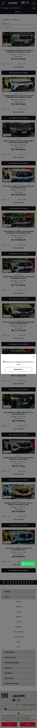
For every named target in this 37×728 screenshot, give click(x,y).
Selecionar (18, 369)
